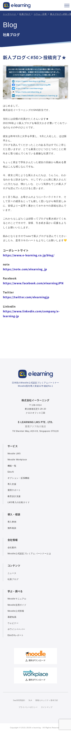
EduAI (11, 472)
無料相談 (12, 528)
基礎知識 (12, 617)
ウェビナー (13, 623)
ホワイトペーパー (16, 629)
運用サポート (14, 490)
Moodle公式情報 (16, 611)
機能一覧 (12, 466)
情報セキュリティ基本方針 (46, 700)
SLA (30, 700)
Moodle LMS (14, 453)
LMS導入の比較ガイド (19, 502)
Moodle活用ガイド (17, 605)
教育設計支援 (14, 496)
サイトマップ (46, 707)
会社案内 (12, 547)
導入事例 (12, 522)
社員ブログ (13, 579)
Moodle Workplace (17, 459)
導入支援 (12, 484)
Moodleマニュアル (17, 599)
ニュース (12, 573)
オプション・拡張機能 (18, 478)
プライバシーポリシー (28, 707)
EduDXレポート (16, 635)
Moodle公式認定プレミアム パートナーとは (29, 553)
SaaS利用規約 (19, 700)
